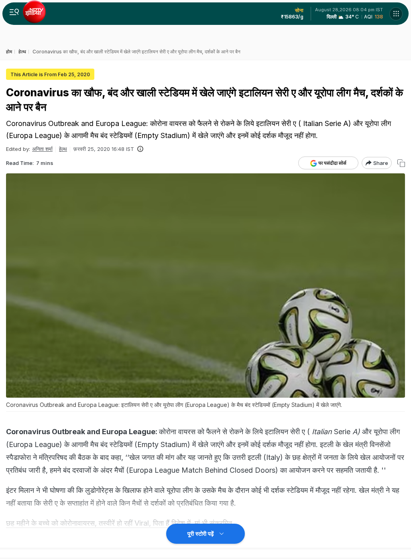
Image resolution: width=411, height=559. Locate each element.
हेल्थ (63, 149)
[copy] (401, 163)
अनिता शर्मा (42, 149)
